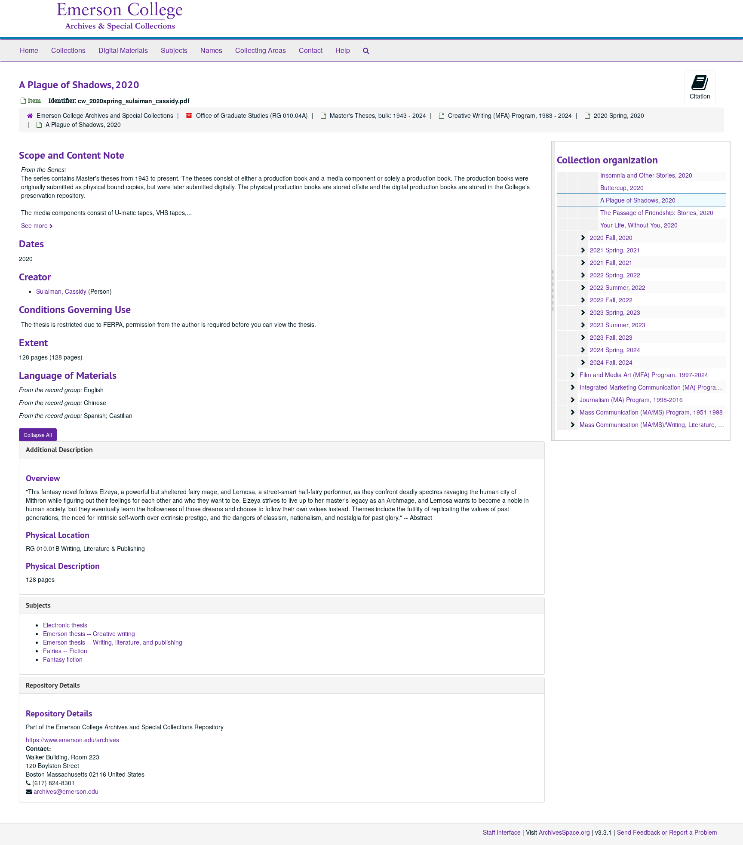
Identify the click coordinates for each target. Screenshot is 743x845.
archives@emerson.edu (66, 791)
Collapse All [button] (38, 434)
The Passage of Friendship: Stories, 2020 (656, 212)
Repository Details (53, 685)
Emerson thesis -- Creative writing (89, 633)
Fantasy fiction (63, 659)
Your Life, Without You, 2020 (639, 225)
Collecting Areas (260, 50)
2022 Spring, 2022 (615, 274)
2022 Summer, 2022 (617, 287)
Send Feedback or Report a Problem (667, 832)
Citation (700, 96)
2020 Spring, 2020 (619, 115)
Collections (68, 50)
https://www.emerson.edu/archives (72, 739)
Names (211, 50)
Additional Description (59, 449)
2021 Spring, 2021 (615, 250)
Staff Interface (502, 832)
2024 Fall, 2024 (611, 362)
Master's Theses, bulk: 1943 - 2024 (378, 115)
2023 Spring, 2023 (615, 312)
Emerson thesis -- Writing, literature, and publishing (112, 642)
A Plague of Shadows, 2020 (637, 200)
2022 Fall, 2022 (611, 299)
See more (35, 225)
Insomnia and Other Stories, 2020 (646, 175)
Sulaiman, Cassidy (61, 291)
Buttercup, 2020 (622, 187)
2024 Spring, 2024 (615, 349)
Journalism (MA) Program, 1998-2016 (631, 399)
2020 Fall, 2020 (611, 237)
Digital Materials (123, 50)
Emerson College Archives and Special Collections (105, 115)
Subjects (174, 50)
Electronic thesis (65, 625)
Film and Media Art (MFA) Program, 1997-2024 (644, 374)
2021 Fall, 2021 (611, 262)
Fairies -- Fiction (65, 650)
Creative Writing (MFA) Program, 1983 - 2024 (510, 115)
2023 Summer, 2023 (617, 324)
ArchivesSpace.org (564, 832)
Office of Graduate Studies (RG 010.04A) (252, 115)
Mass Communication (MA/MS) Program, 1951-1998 (651, 412)
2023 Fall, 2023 (611, 337)
